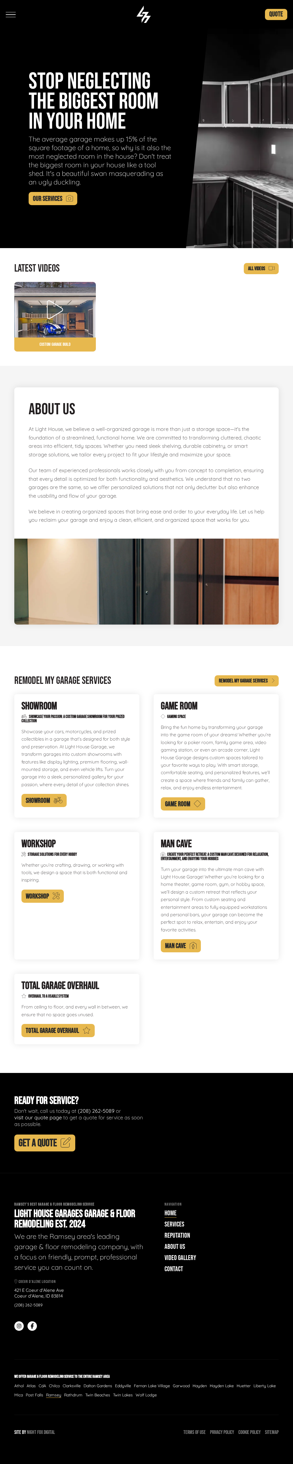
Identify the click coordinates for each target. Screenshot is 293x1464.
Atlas (31, 1385)
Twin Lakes (123, 1395)
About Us (175, 1247)
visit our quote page (38, 1117)
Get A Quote (38, 1143)
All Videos (256, 269)
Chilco (54, 1385)
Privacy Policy (222, 1432)
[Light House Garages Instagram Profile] (19, 1326)
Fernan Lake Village (152, 1385)
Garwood (181, 1385)
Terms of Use (194, 1432)
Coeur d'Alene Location (37, 1281)
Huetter (244, 1385)
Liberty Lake (265, 1385)
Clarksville (72, 1385)
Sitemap (272, 1432)
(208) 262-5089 (96, 1111)
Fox (40, 1432)
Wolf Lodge (146, 1395)
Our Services (47, 199)
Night (31, 1432)
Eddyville (123, 1385)
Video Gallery (180, 1258)
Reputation (177, 1235)
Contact (174, 1269)
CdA (42, 1385)
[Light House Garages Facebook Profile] (32, 1326)
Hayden (200, 1385)
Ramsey (53, 1395)
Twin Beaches (97, 1395)
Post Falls (34, 1395)
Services (174, 1224)
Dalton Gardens (98, 1385)
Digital (49, 1432)
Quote (276, 14)
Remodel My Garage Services (243, 681)
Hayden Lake (222, 1385)
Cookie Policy (249, 1432)
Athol (19, 1385)
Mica (18, 1395)
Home (171, 1213)
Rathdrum (73, 1395)
